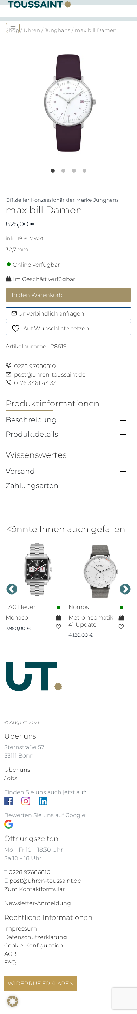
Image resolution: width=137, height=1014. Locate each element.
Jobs (10, 778)
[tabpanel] (68, 102)
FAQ (10, 962)
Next (125, 590)
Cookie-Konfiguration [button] (33, 945)
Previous (12, 590)
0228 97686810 (35, 366)
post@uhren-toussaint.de (50, 374)
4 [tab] (89, 168)
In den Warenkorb (37, 295)
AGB (10, 954)
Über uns (17, 769)
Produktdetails (32, 434)
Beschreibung (31, 420)
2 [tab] (68, 168)
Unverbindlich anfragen (50, 313)
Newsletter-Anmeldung (37, 903)
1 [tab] (58, 168)
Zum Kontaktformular (34, 889)
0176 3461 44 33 (35, 383)
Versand (20, 471)
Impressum (20, 928)
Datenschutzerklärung (35, 937)
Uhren (32, 30)
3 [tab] (79, 168)
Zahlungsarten (32, 485)
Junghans (57, 30)
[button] (12, 1001)
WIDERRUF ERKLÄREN (41, 983)
